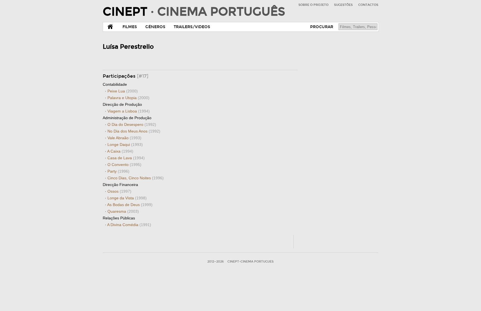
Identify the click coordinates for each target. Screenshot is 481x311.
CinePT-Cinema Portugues (250, 261)
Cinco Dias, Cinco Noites (135, 178)
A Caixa (120, 151)
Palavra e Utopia (128, 97)
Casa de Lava (126, 158)
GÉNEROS (155, 27)
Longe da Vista (127, 198)
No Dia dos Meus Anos (133, 131)
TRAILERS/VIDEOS (192, 27)
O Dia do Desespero (131, 124)
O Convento (124, 164)
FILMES (129, 27)
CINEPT (194, 12)
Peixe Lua (122, 91)
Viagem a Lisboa (128, 111)
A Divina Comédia (129, 224)
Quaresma (123, 211)
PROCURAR (321, 27)
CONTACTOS (368, 5)
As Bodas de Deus (130, 204)
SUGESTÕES (343, 5)
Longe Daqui (125, 144)
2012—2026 (215, 261)
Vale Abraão (124, 138)
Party (118, 171)
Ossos (119, 191)
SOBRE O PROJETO (313, 5)
